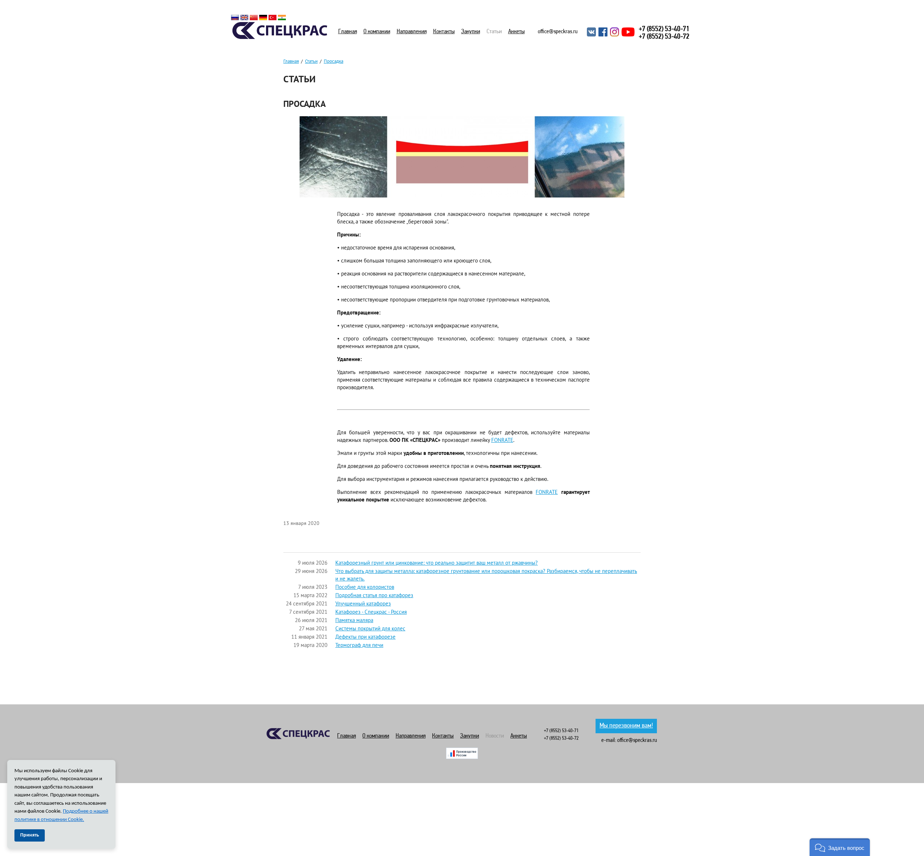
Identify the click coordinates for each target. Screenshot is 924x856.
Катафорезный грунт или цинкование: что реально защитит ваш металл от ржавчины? (436, 562)
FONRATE (502, 439)
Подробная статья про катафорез (374, 595)
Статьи (494, 32)
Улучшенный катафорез (363, 603)
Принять (29, 835)
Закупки (470, 32)
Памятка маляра (354, 620)
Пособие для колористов (364, 586)
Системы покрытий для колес (370, 628)
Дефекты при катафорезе (365, 636)
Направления (412, 32)
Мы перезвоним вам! (626, 725)
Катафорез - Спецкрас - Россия (371, 611)
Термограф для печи (359, 645)
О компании (376, 32)
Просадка (333, 61)
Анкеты (516, 32)
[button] (840, 847)
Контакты (444, 32)
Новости (494, 736)
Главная (347, 32)
